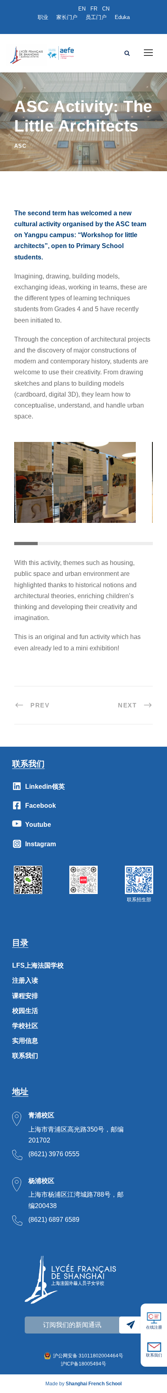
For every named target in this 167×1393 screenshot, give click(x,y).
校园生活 (25, 1010)
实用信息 (25, 1040)
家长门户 (66, 17)
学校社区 (25, 1025)
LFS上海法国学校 (38, 965)
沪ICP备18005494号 (83, 1364)
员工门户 (96, 17)
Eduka (122, 17)
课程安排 (25, 995)
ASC (20, 146)
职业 (43, 17)
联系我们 (25, 1055)
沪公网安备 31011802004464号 (88, 1356)
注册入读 (25, 980)
